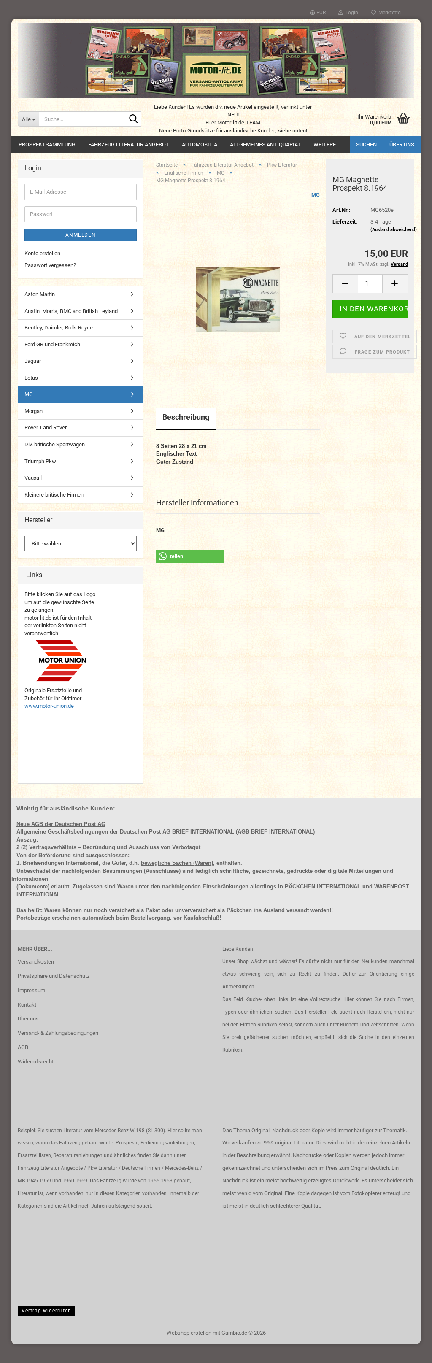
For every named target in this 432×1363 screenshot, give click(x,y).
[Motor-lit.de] (216, 60)
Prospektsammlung (47, 144)
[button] (318, 12)
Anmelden (80, 235)
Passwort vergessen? (50, 265)
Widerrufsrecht (36, 1061)
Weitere (324, 144)
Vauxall (33, 478)
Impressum (31, 990)
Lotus (31, 378)
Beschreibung (185, 417)
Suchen (366, 144)
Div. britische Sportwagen (54, 444)
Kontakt (27, 1004)
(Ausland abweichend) (393, 229)
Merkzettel (389, 13)
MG (315, 195)
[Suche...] (133, 119)
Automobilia (199, 144)
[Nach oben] (408, 1350)
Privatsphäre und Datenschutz (53, 976)
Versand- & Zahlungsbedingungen (58, 1033)
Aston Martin (39, 294)
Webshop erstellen (189, 1333)
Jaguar (32, 361)
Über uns (401, 144)
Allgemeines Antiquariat (265, 144)
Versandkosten (36, 961)
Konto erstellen (42, 253)
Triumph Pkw (40, 461)
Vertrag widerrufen (46, 1311)
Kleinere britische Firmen (54, 494)
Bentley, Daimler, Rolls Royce (58, 327)
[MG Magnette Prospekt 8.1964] (238, 285)
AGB (23, 1047)
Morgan (33, 411)
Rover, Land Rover (45, 427)
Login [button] (350, 13)
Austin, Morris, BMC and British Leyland (71, 311)
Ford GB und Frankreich (52, 344)
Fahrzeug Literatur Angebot (128, 144)
